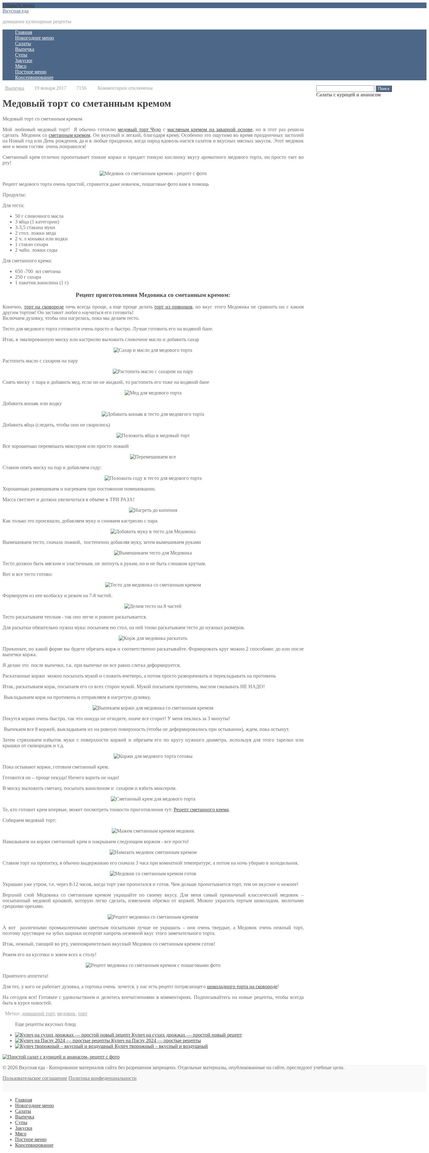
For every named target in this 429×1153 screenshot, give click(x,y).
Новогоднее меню (34, 37)
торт (82, 1013)
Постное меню (30, 71)
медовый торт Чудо (139, 129)
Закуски (23, 60)
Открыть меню (19, 5)
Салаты (23, 43)
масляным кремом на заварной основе (210, 129)
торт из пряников (173, 306)
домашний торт (38, 1013)
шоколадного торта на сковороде (242, 986)
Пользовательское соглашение (35, 1078)
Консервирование (34, 77)
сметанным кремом (69, 135)
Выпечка (24, 49)
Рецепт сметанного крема (201, 809)
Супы (21, 54)
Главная (23, 32)
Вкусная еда (16, 10)
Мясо (20, 66)
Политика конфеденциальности (102, 1078)
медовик (66, 1013)
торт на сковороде (44, 306)
